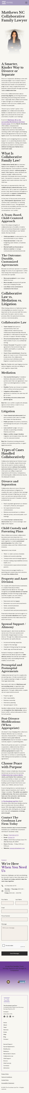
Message (4, 924)
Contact (5, 1039)
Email (2, 908)
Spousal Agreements (9, 1046)
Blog (4, 1037)
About (5, 1025)
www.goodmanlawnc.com (17, 848)
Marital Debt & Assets (9, 1053)
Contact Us (11, 837)
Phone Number (5, 916)
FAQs (4, 1034)
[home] (7, 2)
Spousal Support (7, 1044)
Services (5, 1029)
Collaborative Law (8, 1056)
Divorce (5, 1061)
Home (5, 1022)
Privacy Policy (5, 1074)
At (9, 801)
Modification (6, 1049)
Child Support (7, 1058)
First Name (4, 899)
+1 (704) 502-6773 (10, 886)
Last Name (18, 899)
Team (5, 1027)
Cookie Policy (5, 1080)
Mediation (6, 1051)
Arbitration (6, 1068)
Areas (5, 1032)
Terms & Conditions (6, 1077)
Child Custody (7, 1063)
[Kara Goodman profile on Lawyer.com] (16, 982)
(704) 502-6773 (13, 835)
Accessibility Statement (7, 1083)
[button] (26, 3)
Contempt (6, 1065)
